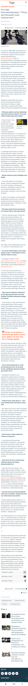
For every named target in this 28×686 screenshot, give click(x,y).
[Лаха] (22, 684)
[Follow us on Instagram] (13, 673)
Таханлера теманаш (7, 6)
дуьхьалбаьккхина (7, 58)
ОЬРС (14, 684)
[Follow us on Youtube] (9, 673)
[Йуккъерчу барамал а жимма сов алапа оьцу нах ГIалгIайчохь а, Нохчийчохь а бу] (6, 654)
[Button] (9, 28)
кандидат (16, 561)
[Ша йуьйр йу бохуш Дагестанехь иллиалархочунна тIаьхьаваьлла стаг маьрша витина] (6, 615)
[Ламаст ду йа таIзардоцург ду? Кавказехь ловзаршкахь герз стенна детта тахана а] (6, 640)
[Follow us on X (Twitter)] (6, 673)
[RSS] (16, 673)
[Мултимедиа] (6, 684)
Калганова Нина (5, 21)
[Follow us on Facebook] (2, 673)
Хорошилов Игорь (6, 266)
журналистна (5, 539)
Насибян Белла (21, 263)
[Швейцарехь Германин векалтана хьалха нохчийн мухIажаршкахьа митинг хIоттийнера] (6, 627)
